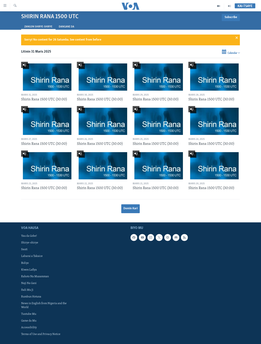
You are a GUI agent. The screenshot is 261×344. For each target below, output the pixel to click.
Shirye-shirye (29, 242)
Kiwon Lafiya (29, 269)
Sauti (24, 249)
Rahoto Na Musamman (35, 276)
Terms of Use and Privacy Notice (40, 334)
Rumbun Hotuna (31, 296)
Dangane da (66, 26)
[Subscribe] (176, 237)
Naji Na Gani (29, 283)
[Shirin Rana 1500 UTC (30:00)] (47, 76)
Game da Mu (28, 320)
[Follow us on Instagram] (150, 237)
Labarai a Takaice (32, 256)
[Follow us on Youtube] (142, 237)
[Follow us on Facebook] (133, 237)
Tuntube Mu (28, 313)
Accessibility (29, 327)
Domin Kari (130, 208)
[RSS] (184, 237)
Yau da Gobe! (29, 236)
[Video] (218, 6)
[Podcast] (167, 237)
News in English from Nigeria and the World (44, 305)
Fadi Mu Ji (27, 289)
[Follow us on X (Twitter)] (159, 237)
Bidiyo (25, 262)
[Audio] (229, 6)
